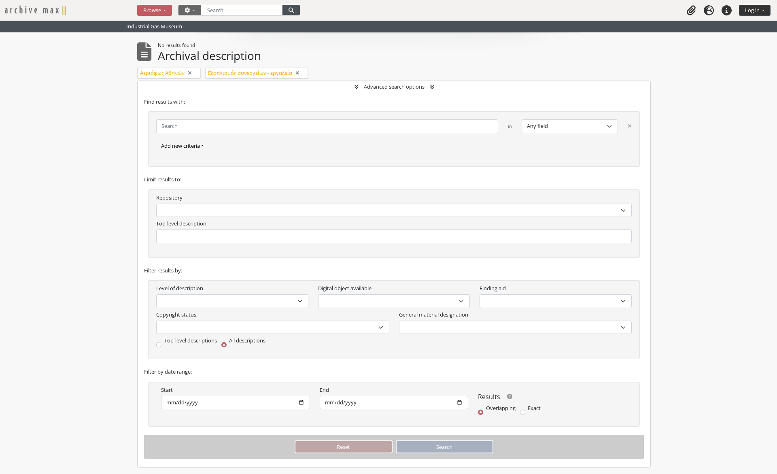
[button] (691, 10)
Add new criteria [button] (180, 145)
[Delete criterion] (630, 126)
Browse (152, 10)
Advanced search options (394, 86)
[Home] (71, 10)
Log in (753, 10)
